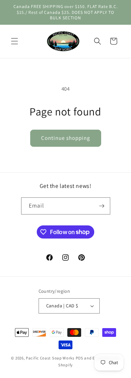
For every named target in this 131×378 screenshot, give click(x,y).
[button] (15, 41)
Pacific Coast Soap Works (50, 358)
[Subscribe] (102, 205)
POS (79, 358)
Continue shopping (65, 137)
